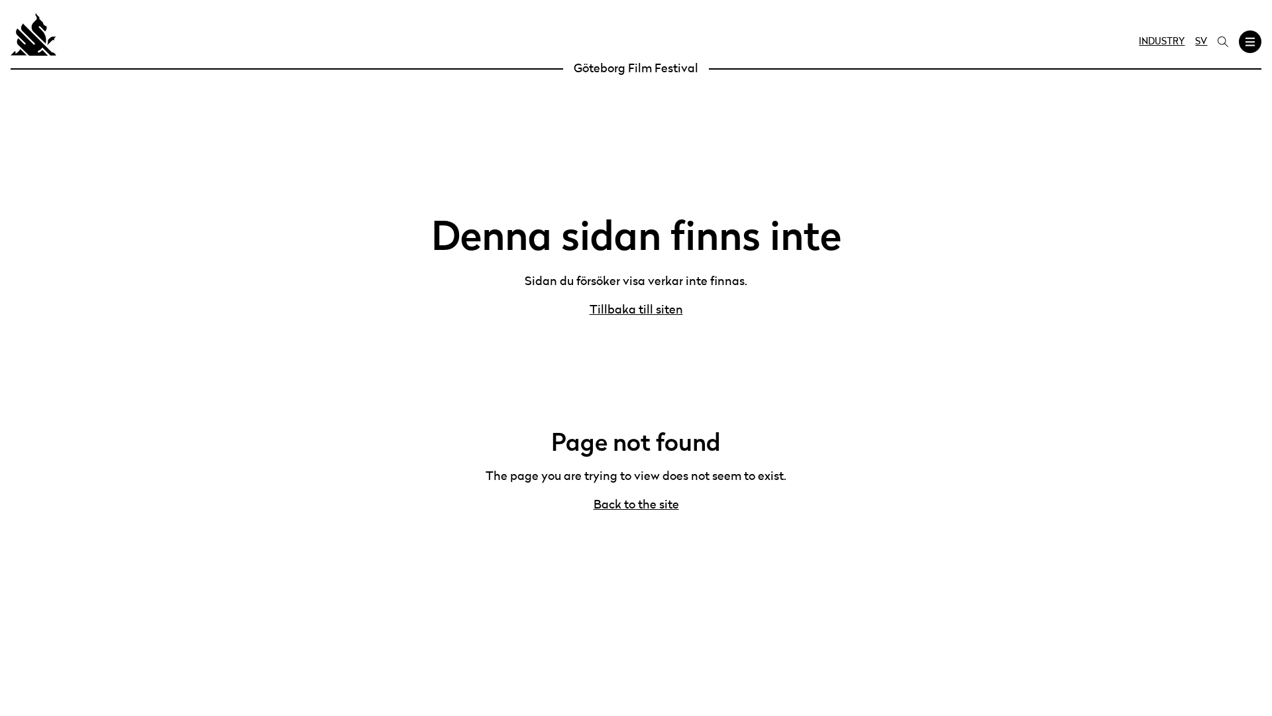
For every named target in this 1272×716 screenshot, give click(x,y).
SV (1201, 41)
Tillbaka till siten (636, 310)
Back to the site (636, 505)
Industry (1162, 41)
